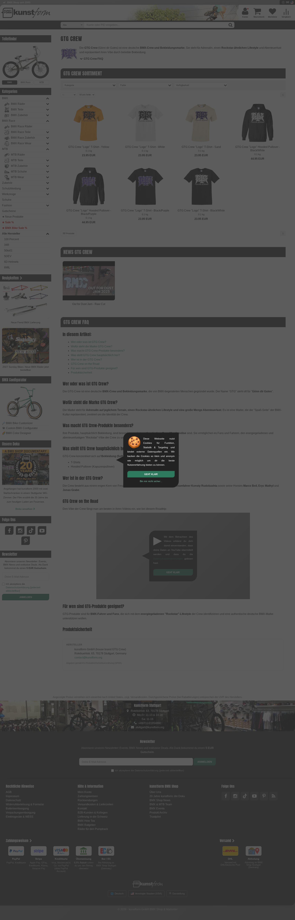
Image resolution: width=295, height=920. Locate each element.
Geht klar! (151, 474)
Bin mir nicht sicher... (151, 481)
